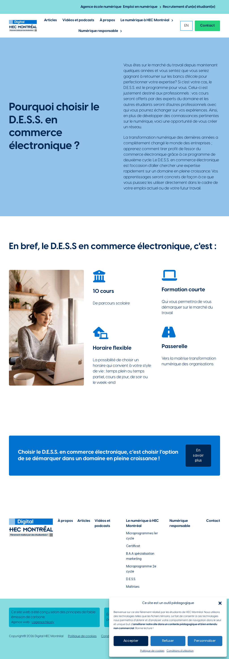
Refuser (168, 641)
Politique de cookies (152, 650)
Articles (50, 20)
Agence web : (32, 622)
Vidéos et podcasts (78, 20)
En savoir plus (198, 455)
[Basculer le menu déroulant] (160, 7)
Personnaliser (205, 641)
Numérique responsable (98, 31)
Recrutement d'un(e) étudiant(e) (189, 7)
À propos (107, 20)
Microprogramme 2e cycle (141, 569)
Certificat (133, 546)
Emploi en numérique (140, 7)
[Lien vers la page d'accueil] (23, 25)
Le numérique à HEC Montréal (145, 20)
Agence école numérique (101, 7)
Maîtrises (132, 587)
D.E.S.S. (131, 579)
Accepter (130, 641)
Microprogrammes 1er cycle (142, 536)
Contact (207, 25)
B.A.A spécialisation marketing (140, 556)
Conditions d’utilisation (180, 650)
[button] (220, 603)
